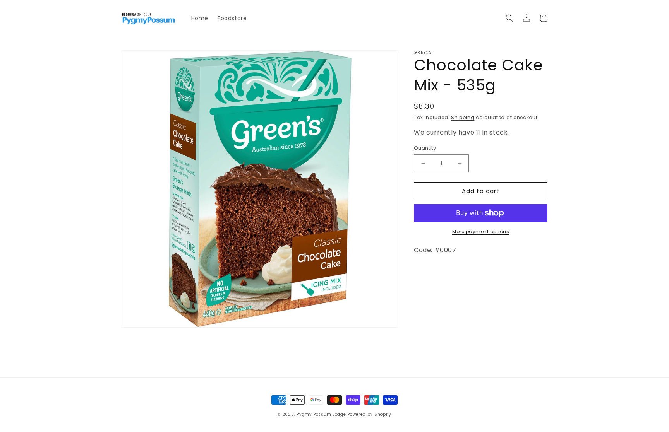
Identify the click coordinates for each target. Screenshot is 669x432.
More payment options (480, 231)
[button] (509, 18)
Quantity (425, 148)
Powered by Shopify (369, 414)
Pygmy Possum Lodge (321, 414)
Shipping (463, 117)
